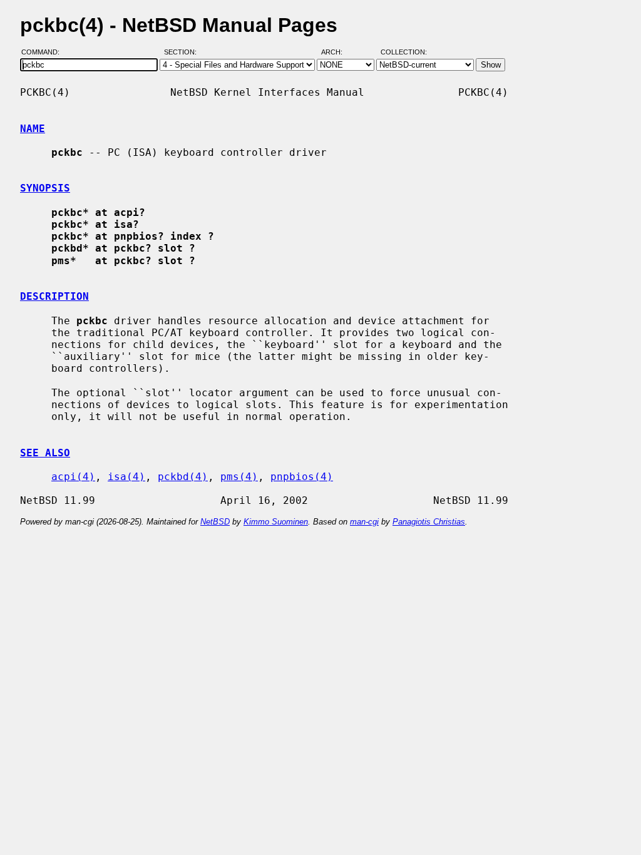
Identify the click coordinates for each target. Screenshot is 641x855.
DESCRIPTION (54, 296)
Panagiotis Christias (428, 521)
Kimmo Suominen (276, 521)
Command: (44, 52)
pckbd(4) (183, 477)
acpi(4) (73, 477)
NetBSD (215, 521)
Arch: (337, 52)
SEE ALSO (45, 453)
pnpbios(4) (301, 477)
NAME (32, 129)
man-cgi (364, 521)
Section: (183, 52)
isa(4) (126, 477)
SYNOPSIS (45, 188)
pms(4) (239, 477)
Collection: (404, 52)
